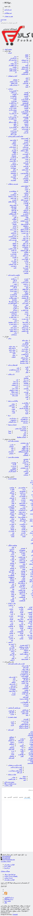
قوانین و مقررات (9, 864)
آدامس (26, 219)
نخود (24, 433)
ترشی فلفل (13, 331)
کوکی (26, 208)
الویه (27, 175)
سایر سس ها (13, 301)
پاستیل (14, 227)
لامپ (20, 769)
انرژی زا (13, 466)
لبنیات (10, 53)
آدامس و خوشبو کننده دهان (24, 215)
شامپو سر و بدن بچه (10, 634)
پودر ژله (25, 236)
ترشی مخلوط (13, 322)
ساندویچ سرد (24, 173)
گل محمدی (25, 298)
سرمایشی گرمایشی (14, 708)
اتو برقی (13, 686)
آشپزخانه (10, 730)
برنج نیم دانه (24, 421)
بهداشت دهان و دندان (12, 489)
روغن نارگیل (24, 357)
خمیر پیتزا (15, 388)
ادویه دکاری (24, 282)
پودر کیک (25, 243)
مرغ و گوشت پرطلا (10, 783)
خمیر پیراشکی (13, 390)
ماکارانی (25, 406)
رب (16, 277)
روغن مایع (25, 340)
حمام (24, 776)
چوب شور (13, 198)
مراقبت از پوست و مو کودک (10, 609)
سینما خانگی (24, 724)
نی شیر (14, 234)
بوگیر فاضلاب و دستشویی (11, 575)
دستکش (11, 744)
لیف (24, 780)
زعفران (26, 291)
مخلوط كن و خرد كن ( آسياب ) (24, 704)
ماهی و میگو (12, 122)
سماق (26, 292)
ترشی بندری (13, 329)
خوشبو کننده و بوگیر (12, 564)
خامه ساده (25, 67)
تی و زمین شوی (12, 752)
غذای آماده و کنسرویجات (15, 136)
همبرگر (14, 150)
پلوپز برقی (25, 669)
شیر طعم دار (13, 65)
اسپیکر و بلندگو (23, 726)
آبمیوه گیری (24, 671)
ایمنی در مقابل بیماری (11, 525)
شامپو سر (22, 491)
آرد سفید (25, 381)
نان (17, 379)
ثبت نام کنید (8, 9)
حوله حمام (22, 778)
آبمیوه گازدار (12, 471)
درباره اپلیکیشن (9, 897)
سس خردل (13, 291)
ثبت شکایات (8, 13)
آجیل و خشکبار (12, 76)
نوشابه (14, 468)
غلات (26, 393)
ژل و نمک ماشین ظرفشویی (22, 595)
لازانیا (26, 410)
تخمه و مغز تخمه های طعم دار (13, 206)
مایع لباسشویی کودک (20, 631)
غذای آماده (25, 157)
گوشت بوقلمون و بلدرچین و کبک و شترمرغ (13, 97)
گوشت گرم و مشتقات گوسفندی (24, 101)
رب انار (14, 282)
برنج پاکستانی (12, 422)
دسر (15, 231)
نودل (26, 411)
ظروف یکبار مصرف (31, 756)
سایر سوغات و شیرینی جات (12, 266)
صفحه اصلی (8, 49)
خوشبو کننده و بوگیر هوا (11, 569)
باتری (12, 721)
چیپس (26, 189)
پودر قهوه (25, 446)
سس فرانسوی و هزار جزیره (13, 294)
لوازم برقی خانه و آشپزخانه (16, 663)
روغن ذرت (25, 349)
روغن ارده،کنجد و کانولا (24, 354)
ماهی (14, 124)
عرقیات (26, 475)
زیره (27, 317)
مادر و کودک (12, 603)
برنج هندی (13, 420)
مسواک (12, 493)
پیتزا (14, 149)
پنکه (27, 715)
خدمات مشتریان (6, 861)
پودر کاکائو (25, 448)
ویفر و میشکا (12, 196)
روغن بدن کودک (11, 622)
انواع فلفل (25, 289)
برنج (9, 415)
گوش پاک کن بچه (30, 622)
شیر (15, 62)
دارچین (26, 286)
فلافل (14, 152)
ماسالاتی (25, 455)
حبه (15, 259)
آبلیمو (15, 306)
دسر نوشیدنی (12, 236)
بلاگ (5, 902)
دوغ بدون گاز (13, 60)
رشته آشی (12, 405)
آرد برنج (26, 379)
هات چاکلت (24, 450)
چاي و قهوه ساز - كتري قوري (24, 683)
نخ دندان (11, 498)
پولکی (14, 247)
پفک (27, 191)
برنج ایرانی (25, 417)
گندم (26, 397)
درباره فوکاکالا (8, 899)
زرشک (26, 306)
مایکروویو (25, 678)
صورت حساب (8, 16)
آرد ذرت (25, 385)
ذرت (27, 395)
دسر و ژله (13, 229)
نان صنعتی (15, 385)
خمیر (16, 386)
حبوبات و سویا (12, 424)
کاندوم (23, 529)
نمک (27, 287)
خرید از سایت (8, 878)
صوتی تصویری (12, 717)
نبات (18, 368)
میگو (15, 125)
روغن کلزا (25, 359)
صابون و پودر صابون (20, 636)
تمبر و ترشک (24, 231)
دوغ (15, 56)
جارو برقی (12, 684)
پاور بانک (19, 772)
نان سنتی (15, 383)
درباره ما (7, 868)
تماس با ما (7, 866)
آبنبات (14, 226)
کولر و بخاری (8, 785)
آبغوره (15, 308)
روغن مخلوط (24, 361)
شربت (26, 464)
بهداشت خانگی (12, 545)
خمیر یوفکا (14, 392)
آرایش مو (11, 644)
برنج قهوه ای (24, 419)
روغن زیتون (24, 351)
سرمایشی (25, 710)
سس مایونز (13, 289)
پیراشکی (25, 212)
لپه (25, 432)
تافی (15, 217)
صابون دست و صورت (23, 499)
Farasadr (15, 914)
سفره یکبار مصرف (31, 745)
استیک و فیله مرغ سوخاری (13, 166)
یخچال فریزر (24, 672)
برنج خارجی (12, 418)
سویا (9, 431)
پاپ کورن (25, 196)
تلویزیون (25, 719)
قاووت (14, 257)
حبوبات (24, 426)
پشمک (14, 245)
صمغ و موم (24, 659)
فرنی (26, 161)
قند (27, 370)
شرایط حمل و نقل (9, 874)
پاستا (26, 413)
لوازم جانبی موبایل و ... (15, 770)
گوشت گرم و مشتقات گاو (24, 113)
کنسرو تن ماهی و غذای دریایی (24, 150)
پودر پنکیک (25, 245)
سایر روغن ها (24, 363)
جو (27, 399)
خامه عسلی (24, 68)
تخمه (26, 86)
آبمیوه (26, 466)
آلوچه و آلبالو (24, 229)
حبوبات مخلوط (21, 437)
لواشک (26, 227)
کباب (14, 145)
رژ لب (26, 657)
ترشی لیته (14, 327)
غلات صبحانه (24, 250)
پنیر (27, 58)
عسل (26, 266)
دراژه (14, 221)
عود (13, 584)
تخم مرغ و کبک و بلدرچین (25, 130)
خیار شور (14, 315)
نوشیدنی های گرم (13, 441)
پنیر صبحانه (25, 60)
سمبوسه (13, 173)
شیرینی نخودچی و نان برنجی (13, 253)
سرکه (15, 310)
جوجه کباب (12, 147)
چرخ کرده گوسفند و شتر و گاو (13, 132)
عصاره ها (25, 322)
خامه (26, 65)
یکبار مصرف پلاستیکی (30, 733)
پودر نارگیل (25, 327)
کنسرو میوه (24, 138)
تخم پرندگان (24, 127)
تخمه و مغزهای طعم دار (12, 201)
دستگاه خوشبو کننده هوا (11, 580)
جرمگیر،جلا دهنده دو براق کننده (21, 584)
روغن (9, 338)
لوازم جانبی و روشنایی (15, 765)
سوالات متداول (5, 871)
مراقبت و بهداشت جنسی (22, 525)
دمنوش (11, 453)
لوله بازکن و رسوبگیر (11, 549)
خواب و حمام (12, 774)
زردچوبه (25, 284)
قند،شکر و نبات (12, 365)
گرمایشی (11, 710)
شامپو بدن (22, 496)
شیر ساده (14, 63)
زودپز (22, 749)
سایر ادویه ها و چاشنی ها (24, 331)
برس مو (11, 649)
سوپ (26, 159)
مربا (27, 264)
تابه (23, 747)
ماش (24, 435)
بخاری (12, 714)
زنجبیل (26, 301)
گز (15, 241)
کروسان (25, 210)
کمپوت (26, 140)
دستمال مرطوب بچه (29, 628)
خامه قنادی (24, 74)
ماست (15, 67)
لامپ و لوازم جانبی (16, 767)
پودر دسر (25, 238)
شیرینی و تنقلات (13, 184)
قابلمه (22, 745)
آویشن (26, 299)
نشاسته (26, 383)
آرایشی (10, 642)
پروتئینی (10, 88)
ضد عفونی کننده (12, 599)
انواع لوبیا (23, 430)
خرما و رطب (14, 85)
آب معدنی (25, 462)
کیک (27, 207)
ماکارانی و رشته (13, 401)
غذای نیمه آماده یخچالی (13, 141)
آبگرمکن (11, 712)
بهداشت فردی (12, 478)
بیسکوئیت (13, 194)
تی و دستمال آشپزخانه (11, 747)
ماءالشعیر (13, 469)
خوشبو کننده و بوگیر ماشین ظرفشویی (22, 578)
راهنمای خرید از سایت (11, 876)
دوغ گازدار (13, 58)
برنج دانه (25, 422)
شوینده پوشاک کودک (21, 626)
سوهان (14, 243)
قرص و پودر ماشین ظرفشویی (21, 590)
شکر (26, 372)
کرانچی (26, 198)
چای (12, 448)
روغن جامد (12, 350)
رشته (13, 404)
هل (27, 315)
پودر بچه (29, 635)
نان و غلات (11, 374)
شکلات (14, 219)
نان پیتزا (15, 381)
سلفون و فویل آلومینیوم (30, 761)
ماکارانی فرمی (23, 408)
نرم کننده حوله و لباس (22, 553)
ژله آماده (13, 233)
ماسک (12, 529)
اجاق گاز (25, 679)
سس (15, 284)
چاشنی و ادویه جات (14, 275)
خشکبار (15, 79)
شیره (26, 262)
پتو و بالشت (11, 779)
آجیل (26, 78)
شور (15, 320)
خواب (13, 777)
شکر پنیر (13, 261)
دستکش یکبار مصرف (30, 750)
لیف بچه (29, 619)
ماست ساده (13, 68)
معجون (14, 262)
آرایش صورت (24, 645)
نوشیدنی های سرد (13, 457)
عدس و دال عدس (20, 428)
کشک (26, 55)
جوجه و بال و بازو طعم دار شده (12, 118)
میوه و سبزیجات (9, 782)
